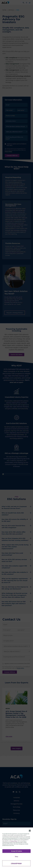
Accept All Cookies (16, 851)
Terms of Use (14, 863)
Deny (16, 856)
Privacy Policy (13, 841)
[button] (30, 830)
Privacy (19, 863)
